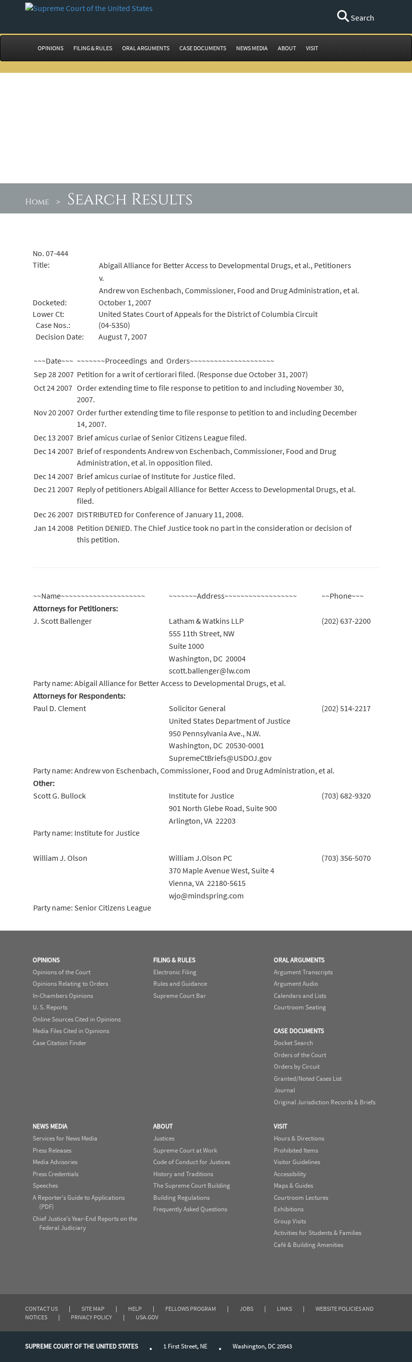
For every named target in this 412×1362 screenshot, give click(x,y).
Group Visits (290, 1221)
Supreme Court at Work (185, 1150)
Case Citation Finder (59, 1043)
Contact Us (41, 1308)
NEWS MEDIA (252, 48)
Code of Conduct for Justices (191, 1162)
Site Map (93, 1308)
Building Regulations (181, 1197)
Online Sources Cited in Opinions (77, 1019)
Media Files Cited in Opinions (71, 1031)
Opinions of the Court (61, 972)
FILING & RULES (92, 48)
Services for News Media (65, 1138)
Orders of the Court (300, 1055)
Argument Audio (296, 983)
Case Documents (299, 1031)
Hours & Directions (299, 1138)
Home (37, 201)
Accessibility (290, 1174)
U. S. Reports (50, 1007)
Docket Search (293, 1043)
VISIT (312, 48)
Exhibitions (288, 1209)
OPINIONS (50, 48)
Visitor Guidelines (297, 1162)
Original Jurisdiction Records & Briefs (324, 1102)
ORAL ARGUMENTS (145, 48)
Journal (284, 1090)
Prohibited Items (296, 1150)
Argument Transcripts (303, 972)
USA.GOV (147, 1317)
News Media (50, 1126)
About (163, 1126)
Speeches (45, 1185)
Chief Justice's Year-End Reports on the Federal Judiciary (85, 1223)
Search (361, 18)
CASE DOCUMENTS (202, 48)
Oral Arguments (299, 960)
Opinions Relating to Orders (70, 983)
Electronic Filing (174, 972)
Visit (280, 1126)
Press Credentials (55, 1174)
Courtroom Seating (300, 1007)
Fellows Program (190, 1308)
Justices (163, 1138)
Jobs (246, 1308)
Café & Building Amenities (308, 1244)
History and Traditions (183, 1174)
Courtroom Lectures (301, 1197)
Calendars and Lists (300, 995)
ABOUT (287, 48)
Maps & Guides (293, 1185)
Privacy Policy (91, 1317)
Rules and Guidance (180, 983)
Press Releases (52, 1150)
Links (284, 1308)
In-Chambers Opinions (63, 995)
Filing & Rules (174, 960)
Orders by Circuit (297, 1066)
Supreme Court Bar (179, 995)
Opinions (46, 960)
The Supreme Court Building (191, 1185)
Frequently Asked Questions (190, 1209)
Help (135, 1308)
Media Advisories (55, 1162)
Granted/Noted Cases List (308, 1078)
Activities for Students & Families (317, 1232)
